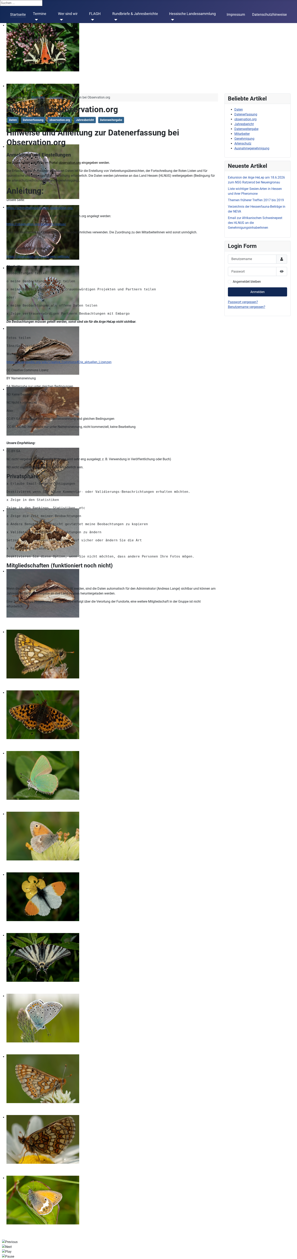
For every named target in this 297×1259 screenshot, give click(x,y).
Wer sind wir (68, 14)
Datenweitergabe (111, 120)
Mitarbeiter (242, 134)
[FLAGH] (91, 19)
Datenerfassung (33, 120)
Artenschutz (242, 143)
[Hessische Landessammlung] (171, 19)
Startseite (18, 15)
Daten (13, 120)
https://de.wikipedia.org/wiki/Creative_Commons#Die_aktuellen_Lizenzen (59, 362)
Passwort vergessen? (243, 302)
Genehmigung (244, 139)
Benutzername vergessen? (246, 307)
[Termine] (35, 19)
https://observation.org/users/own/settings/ (38, 256)
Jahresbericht (85, 120)
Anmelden (257, 292)
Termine (39, 14)
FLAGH (95, 14)
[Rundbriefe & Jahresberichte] (114, 19)
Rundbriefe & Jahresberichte (135, 14)
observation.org (60, 120)
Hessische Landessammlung (192, 14)
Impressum (236, 15)
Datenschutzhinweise (269, 15)
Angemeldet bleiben (247, 282)
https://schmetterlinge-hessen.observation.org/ (39, 208)
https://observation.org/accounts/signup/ (36, 224)
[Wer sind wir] (60, 19)
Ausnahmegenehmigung (251, 148)
